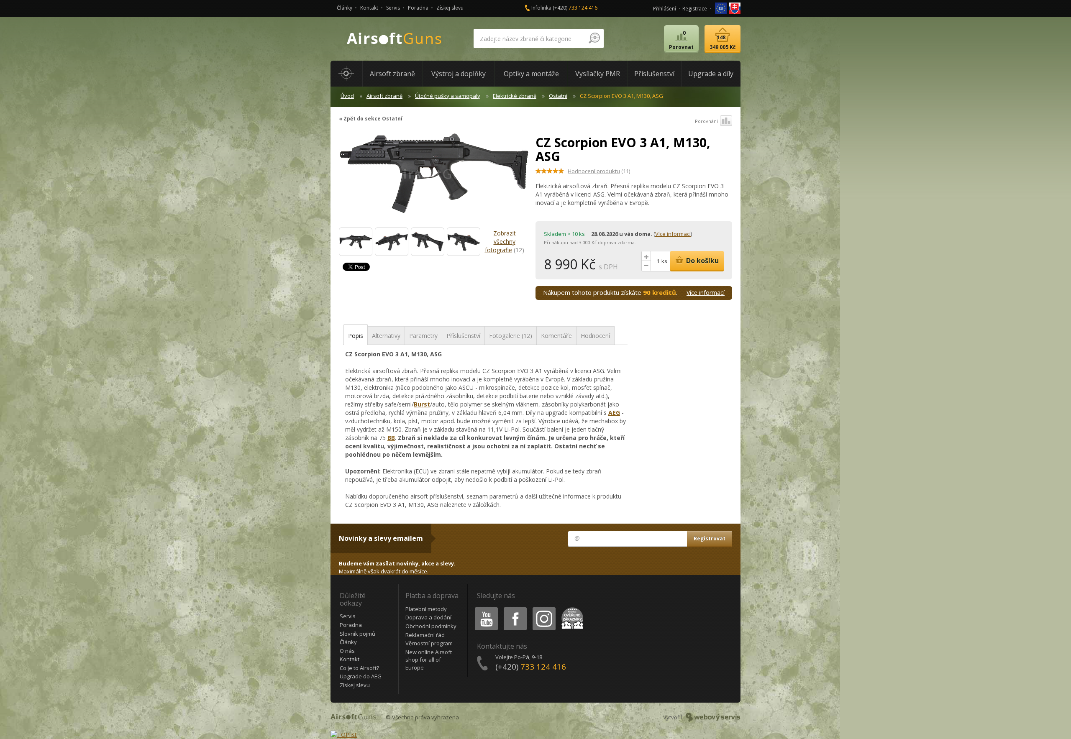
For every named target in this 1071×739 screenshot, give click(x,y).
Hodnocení (595, 336)
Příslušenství (463, 336)
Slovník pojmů (357, 633)
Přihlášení (664, 8)
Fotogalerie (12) (510, 336)
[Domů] (346, 74)
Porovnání (706, 121)
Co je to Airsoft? (359, 668)
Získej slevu (450, 7)
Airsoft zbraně (384, 96)
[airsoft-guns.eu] (721, 7)
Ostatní (558, 96)
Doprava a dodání (428, 617)
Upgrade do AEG (361, 676)
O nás (347, 651)
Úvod (347, 96)
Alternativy (386, 336)
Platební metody (426, 609)
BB (391, 438)
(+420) (575, 7)
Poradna (418, 7)
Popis (355, 336)
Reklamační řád (425, 635)
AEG (614, 413)
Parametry (423, 336)
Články (344, 7)
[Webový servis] (713, 717)
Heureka (570, 608)
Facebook (515, 608)
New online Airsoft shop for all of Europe (428, 659)
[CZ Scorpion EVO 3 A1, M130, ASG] (434, 177)
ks (664, 261)
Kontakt (369, 7)
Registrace (694, 8)
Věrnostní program (429, 643)
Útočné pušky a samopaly (447, 96)
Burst (422, 404)
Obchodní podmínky (430, 626)
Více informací (673, 234)
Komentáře (556, 336)
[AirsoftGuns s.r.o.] (394, 39)
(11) (599, 171)
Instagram (544, 608)
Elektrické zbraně (514, 96)
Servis (393, 7)
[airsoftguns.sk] (734, 7)
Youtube (484, 608)
